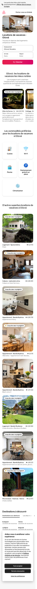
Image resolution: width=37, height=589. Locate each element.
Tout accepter (17, 566)
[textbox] (10, 56)
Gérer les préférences (18, 576)
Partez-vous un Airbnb (24, 12)
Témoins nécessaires (17, 571)
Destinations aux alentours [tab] (11, 516)
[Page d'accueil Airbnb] (3, 12)
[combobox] (18, 49)
